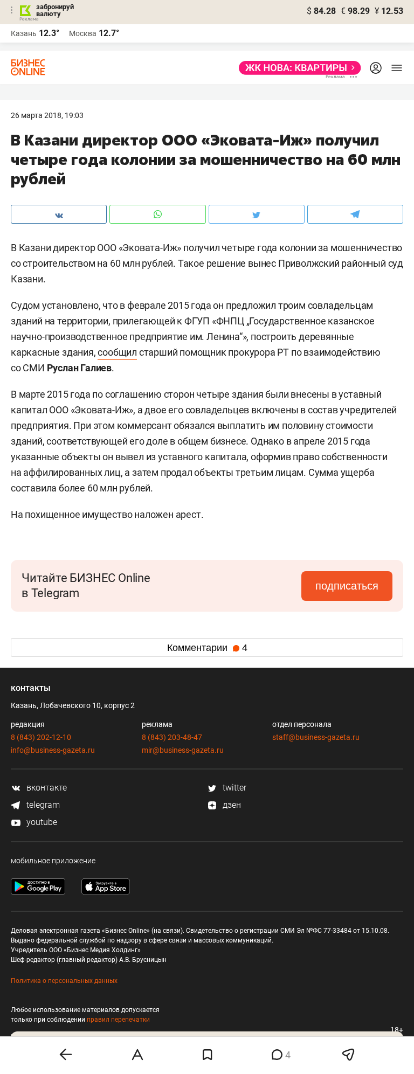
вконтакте (45, 787)
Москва (82, 33)
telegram (42, 805)
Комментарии (207, 647)
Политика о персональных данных (64, 981)
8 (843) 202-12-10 (41, 737)
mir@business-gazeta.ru (183, 750)
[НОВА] (296, 68)
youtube (40, 822)
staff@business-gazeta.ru (316, 737)
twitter (233, 787)
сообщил (117, 352)
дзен (230, 805)
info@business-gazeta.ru (53, 750)
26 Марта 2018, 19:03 (47, 115)
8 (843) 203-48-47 (172, 737)
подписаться (346, 586)
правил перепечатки (118, 1019)
